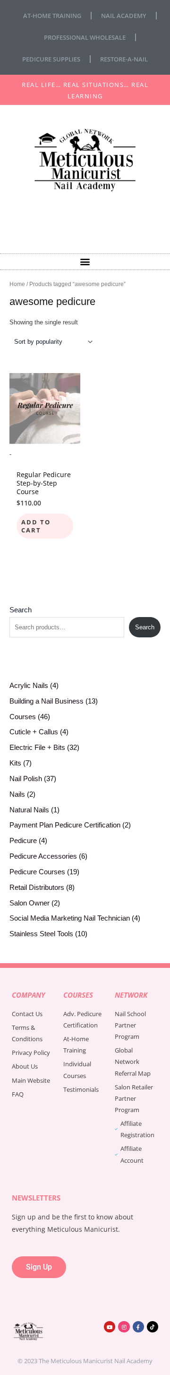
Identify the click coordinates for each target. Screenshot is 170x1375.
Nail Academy (123, 15)
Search (20, 610)
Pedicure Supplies (51, 59)
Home (17, 284)
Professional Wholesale (85, 37)
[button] (85, 262)
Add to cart (36, 526)
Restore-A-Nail (124, 59)
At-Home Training (52, 15)
